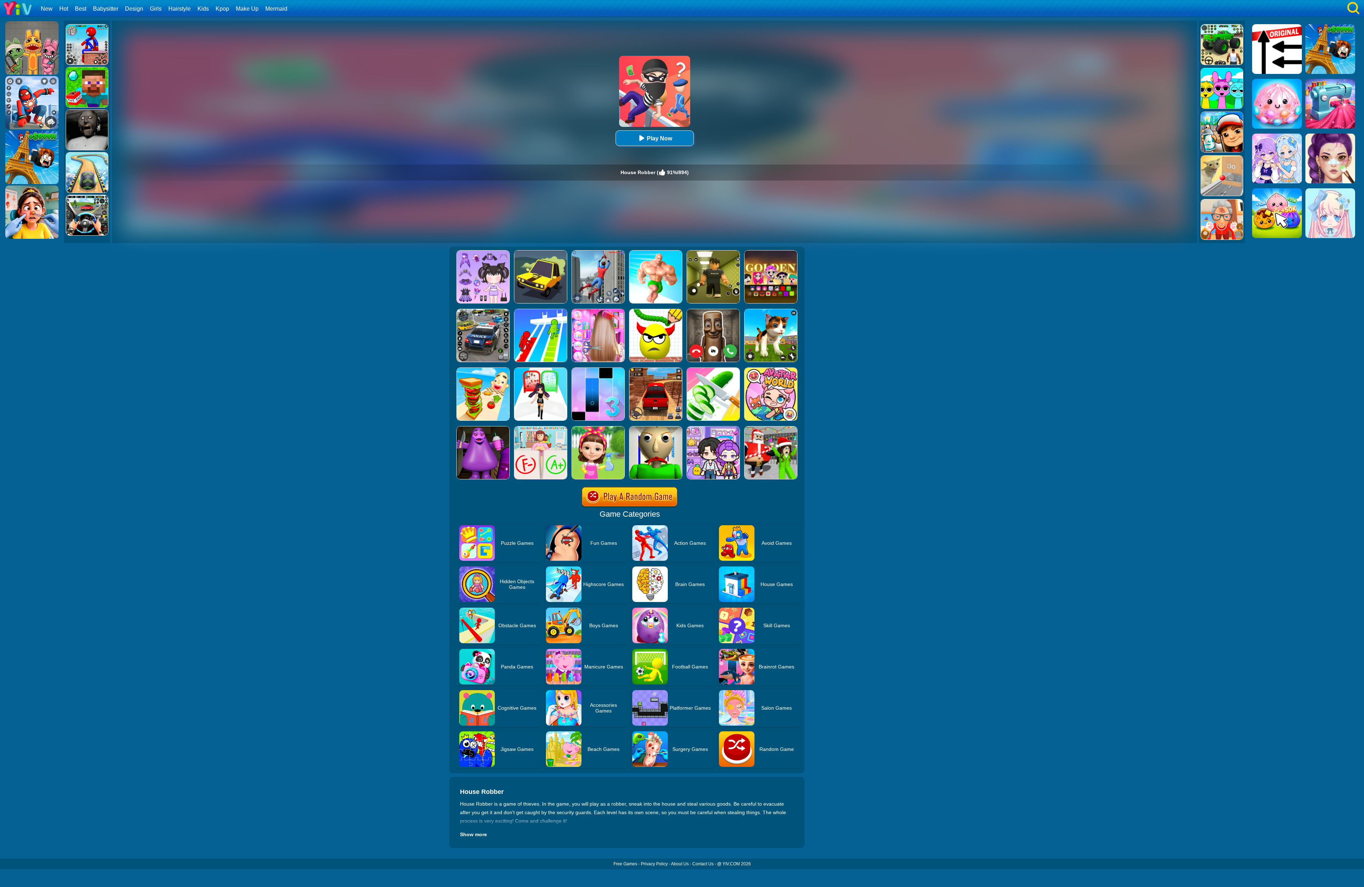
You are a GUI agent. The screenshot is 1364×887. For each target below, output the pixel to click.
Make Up (247, 9)
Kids (203, 9)
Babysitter (105, 9)
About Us (680, 863)
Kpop (222, 9)
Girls (156, 9)
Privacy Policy (654, 863)
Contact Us (703, 863)
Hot (63, 9)
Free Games (625, 863)
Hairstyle (179, 9)
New (47, 9)
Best (80, 9)
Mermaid (276, 9)
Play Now (659, 138)
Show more (473, 834)
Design (134, 9)
